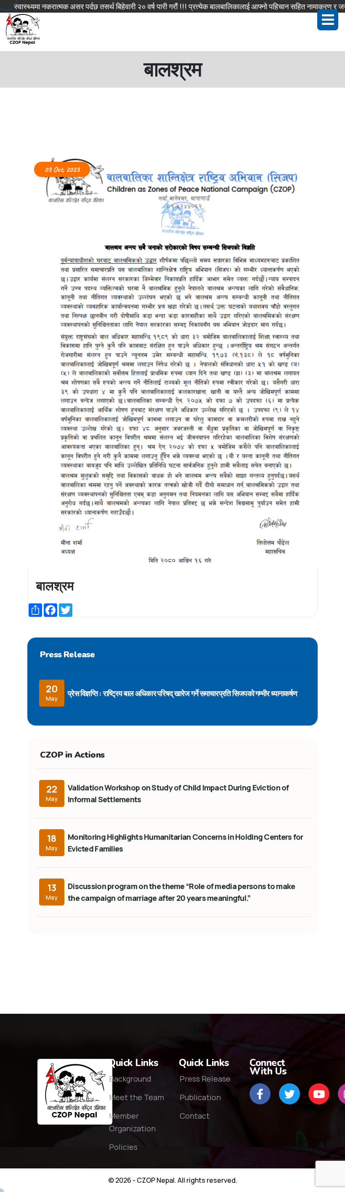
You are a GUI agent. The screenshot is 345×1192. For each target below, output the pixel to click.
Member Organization (132, 1122)
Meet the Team (136, 1097)
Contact (195, 1116)
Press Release (205, 1079)
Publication (200, 1097)
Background (130, 1079)
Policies (123, 1147)
